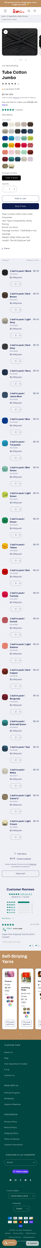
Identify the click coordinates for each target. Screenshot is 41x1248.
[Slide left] (15, 59)
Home (3, 16)
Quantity (5, 184)
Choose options (10, 1023)
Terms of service (15, 1237)
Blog (6, 1058)
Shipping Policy (11, 1133)
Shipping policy (29, 1237)
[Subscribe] (34, 1162)
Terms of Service (11, 1139)
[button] (5, 11)
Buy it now (20, 206)
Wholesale (9, 1099)
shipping (32, 864)
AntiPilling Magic (25, 989)
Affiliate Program (12, 1093)
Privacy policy (18, 1233)
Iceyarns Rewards (12, 1104)
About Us (8, 1052)
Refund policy (31, 1233)
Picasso (8, 981)
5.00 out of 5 (26, 894)
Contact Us (9, 1075)
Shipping (16, 97)
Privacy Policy (10, 1122)
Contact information (21, 1241)
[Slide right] (25, 59)
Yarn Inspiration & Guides (15, 1064)
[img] (8, 925)
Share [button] (7, 248)
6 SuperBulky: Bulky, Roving (17, 16)
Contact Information (13, 1145)
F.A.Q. (7, 1070)
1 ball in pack (11, 178)
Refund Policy (10, 1128)
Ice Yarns (19, 1230)
